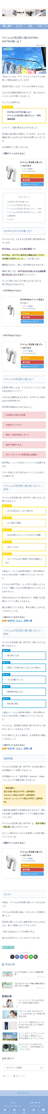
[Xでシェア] (12, 957)
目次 (21, 197)
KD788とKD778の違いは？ (18, 202)
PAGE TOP (25, 1093)
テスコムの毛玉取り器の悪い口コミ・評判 (24, 212)
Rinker (31, 168)
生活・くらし (9, 947)
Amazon (26, 176)
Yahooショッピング (30, 184)
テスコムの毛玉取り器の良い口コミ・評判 (24, 209)
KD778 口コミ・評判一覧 (20, 748)
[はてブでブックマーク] (22, 957)
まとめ (11, 219)
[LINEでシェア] (31, 957)
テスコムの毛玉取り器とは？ (19, 205)
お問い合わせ (35, 1103)
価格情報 (11, 216)
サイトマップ (35, 1106)
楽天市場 (26, 180)
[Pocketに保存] (26, 957)
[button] (35, 957)
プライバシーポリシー (13, 1106)
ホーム (13, 1103)
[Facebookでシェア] (17, 957)
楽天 (5, 571)
